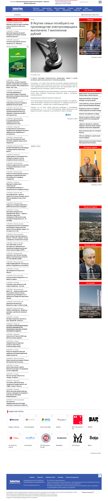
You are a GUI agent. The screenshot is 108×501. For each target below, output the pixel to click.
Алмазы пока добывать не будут (89, 114)
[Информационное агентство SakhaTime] (18, 9)
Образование (67, 10)
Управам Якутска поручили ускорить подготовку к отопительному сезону (15, 344)
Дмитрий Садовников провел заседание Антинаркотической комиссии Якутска (16, 34)
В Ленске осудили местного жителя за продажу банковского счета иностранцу (17, 166)
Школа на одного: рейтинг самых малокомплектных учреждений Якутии (89, 118)
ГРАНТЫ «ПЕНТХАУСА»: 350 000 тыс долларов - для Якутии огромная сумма (16, 312)
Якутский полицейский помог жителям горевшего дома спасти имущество (16, 140)
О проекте (40, 477)
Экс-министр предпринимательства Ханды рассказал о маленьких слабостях (16, 403)
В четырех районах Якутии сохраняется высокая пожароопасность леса (14, 121)
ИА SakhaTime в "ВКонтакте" (91, 15)
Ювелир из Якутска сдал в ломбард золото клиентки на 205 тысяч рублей (17, 26)
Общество (77, 10)
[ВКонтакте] (66, 115)
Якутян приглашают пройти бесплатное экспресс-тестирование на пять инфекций (17, 368)
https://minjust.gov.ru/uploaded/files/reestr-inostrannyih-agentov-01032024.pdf (26, 494)
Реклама (60, 477)
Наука (58, 10)
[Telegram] (70, 115)
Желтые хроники (59, 8)
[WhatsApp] (68, 115)
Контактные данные (72, 477)
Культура (79, 8)
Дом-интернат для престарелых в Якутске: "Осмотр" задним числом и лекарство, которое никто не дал (17, 237)
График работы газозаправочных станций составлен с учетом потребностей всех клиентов (16, 158)
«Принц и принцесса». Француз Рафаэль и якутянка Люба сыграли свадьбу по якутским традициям (90, 125)
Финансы (50, 10)
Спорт (86, 8)
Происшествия (46, 8)
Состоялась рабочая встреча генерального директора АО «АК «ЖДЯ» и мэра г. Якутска (16, 384)
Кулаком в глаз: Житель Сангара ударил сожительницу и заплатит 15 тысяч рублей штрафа (17, 256)
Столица (70, 8)
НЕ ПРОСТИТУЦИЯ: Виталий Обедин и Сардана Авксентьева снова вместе (17, 149)
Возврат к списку (35, 146)
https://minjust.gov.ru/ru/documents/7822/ (46, 495)
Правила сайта (50, 477)
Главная (31, 477)
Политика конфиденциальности (32, 485)
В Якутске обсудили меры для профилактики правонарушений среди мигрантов (16, 353)
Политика (36, 8)
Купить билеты (87, 10)
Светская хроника (38, 10)
